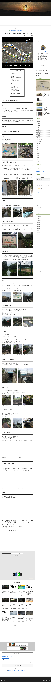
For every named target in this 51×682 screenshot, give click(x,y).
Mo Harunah (43, 51)
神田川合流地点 (15, 84)
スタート (13, 76)
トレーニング (4, 553)
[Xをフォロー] (41, 65)
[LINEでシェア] (19, 574)
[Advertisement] (17, 563)
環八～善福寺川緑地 (15, 80)
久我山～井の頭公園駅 (16, 93)
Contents (16, 70)
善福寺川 (13, 73)
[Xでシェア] (14, 574)
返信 (31, 662)
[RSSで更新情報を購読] (44, 65)
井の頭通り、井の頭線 (16, 87)
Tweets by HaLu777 (40, 171)
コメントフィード (39, 207)
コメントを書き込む (17, 665)
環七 (13, 83)
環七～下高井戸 (15, 89)
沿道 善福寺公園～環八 (16, 77)
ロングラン (13, 553)
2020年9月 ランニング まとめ (8, 656)
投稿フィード (38, 205)
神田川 (13, 74)
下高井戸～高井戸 (15, 90)
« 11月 (37, 192)
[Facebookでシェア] (16, 574)
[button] (21, 574)
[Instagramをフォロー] (43, 65)
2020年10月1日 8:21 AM (5, 658)
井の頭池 (13, 94)
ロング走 (9, 553)
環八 (13, 79)
